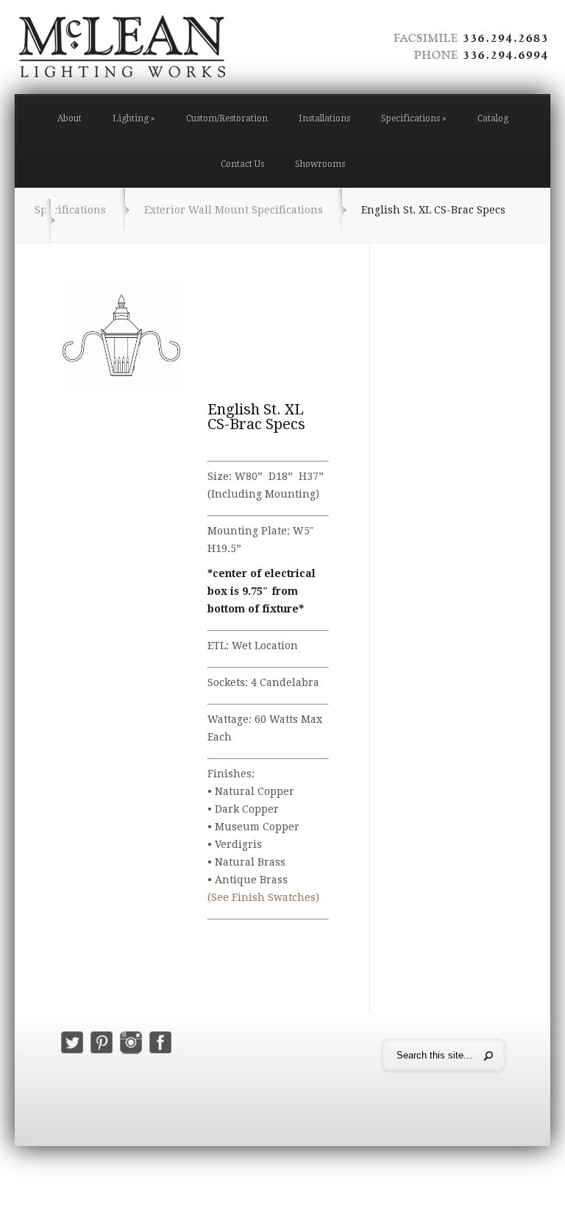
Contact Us (242, 164)
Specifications (414, 118)
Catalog (492, 118)
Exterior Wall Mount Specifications (233, 210)
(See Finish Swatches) (263, 897)
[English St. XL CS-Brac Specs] (121, 336)
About (69, 118)
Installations (324, 118)
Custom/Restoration (227, 118)
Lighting (134, 118)
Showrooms (320, 164)
